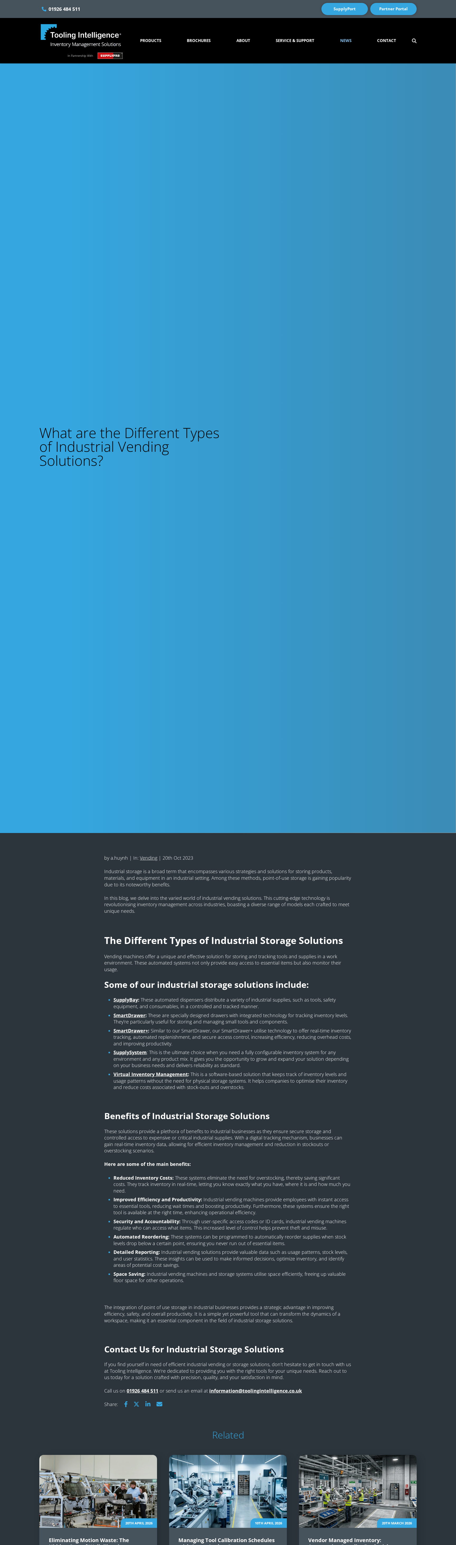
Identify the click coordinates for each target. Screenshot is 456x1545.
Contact (386, 40)
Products (150, 40)
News (346, 40)
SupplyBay (125, 1000)
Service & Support (295, 40)
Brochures (199, 40)
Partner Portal (393, 9)
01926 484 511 (64, 9)
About (243, 40)
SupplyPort (345, 9)
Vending (148, 858)
